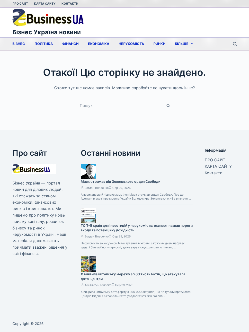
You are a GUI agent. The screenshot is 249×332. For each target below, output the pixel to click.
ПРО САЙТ (20, 3)
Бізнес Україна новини (46, 32)
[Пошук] (235, 44)
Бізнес (18, 44)
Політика (44, 44)
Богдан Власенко (96, 188)
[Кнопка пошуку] (168, 105)
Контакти (70, 3)
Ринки (159, 44)
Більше (181, 44)
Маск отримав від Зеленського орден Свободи (120, 181)
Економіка (98, 44)
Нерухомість (131, 44)
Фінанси (70, 44)
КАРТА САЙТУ (44, 3)
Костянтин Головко (97, 285)
